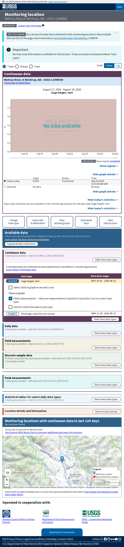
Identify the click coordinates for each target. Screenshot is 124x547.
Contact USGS (65, 539)
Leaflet (14, 487)
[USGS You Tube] (116, 540)
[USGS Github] (109, 540)
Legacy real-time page (30, 25)
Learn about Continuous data (21, 269)
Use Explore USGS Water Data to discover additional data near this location (43, 432)
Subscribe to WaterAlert (17, 82)
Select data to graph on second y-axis (33, 287)
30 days (24, 66)
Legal (26, 539)
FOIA (96, 543)
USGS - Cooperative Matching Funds (97, 521)
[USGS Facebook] (105, 540)
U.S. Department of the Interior (19, 543)
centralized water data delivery (71, 38)
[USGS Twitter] (101, 540)
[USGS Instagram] (120, 540)
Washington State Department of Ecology (58, 521)
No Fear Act (85, 543)
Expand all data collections (21, 243)
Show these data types (106, 333)
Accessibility (38, 539)
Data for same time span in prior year (33, 307)
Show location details (106, 411)
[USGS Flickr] (112, 540)
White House (71, 543)
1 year (37, 66)
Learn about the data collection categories (27, 239)
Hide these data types (106, 259)
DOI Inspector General (50, 543)
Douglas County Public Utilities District (18, 521)
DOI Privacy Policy (12, 539)
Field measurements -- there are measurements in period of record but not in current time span (62, 300)
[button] (62, 459)
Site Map (51, 539)
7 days (10, 66)
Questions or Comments (62, 532)
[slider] (116, 158)
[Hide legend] (118, 469)
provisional (115, 161)
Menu (119, 7)
